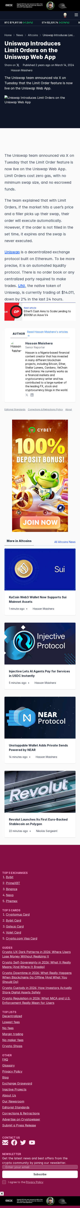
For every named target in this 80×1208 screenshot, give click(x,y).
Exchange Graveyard (17, 1083)
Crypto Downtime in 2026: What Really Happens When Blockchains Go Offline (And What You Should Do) (37, 977)
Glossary (8, 1065)
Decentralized (12, 1016)
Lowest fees (11, 1022)
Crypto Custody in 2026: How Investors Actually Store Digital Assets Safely (37, 990)
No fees (8, 1028)
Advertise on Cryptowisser (21, 1119)
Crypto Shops (12, 1046)
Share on (10, 65)
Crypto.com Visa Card (21, 938)
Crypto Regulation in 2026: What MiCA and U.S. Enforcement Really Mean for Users (36, 1000)
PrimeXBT (13, 883)
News (19, 35)
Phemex (11, 901)
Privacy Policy (12, 1071)
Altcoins (33, 35)
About (68, 409)
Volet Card (13, 932)
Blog (5, 1077)
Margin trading (12, 1034)
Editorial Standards (14, 409)
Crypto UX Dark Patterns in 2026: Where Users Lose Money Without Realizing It (36, 954)
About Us (9, 1095)
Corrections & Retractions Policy (45, 409)
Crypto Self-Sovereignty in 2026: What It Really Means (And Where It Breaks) (36, 964)
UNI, (22, 285)
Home (8, 35)
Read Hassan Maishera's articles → (47, 333)
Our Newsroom (13, 1101)
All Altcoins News (65, 541)
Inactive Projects (14, 1089)
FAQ (5, 1059)
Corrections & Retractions (21, 1113)
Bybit (9, 877)
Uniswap (12, 252)
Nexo (10, 895)
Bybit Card (13, 920)
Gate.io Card (15, 926)
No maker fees (12, 1040)
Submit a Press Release (19, 1125)
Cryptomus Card (18, 914)
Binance (11, 889)
